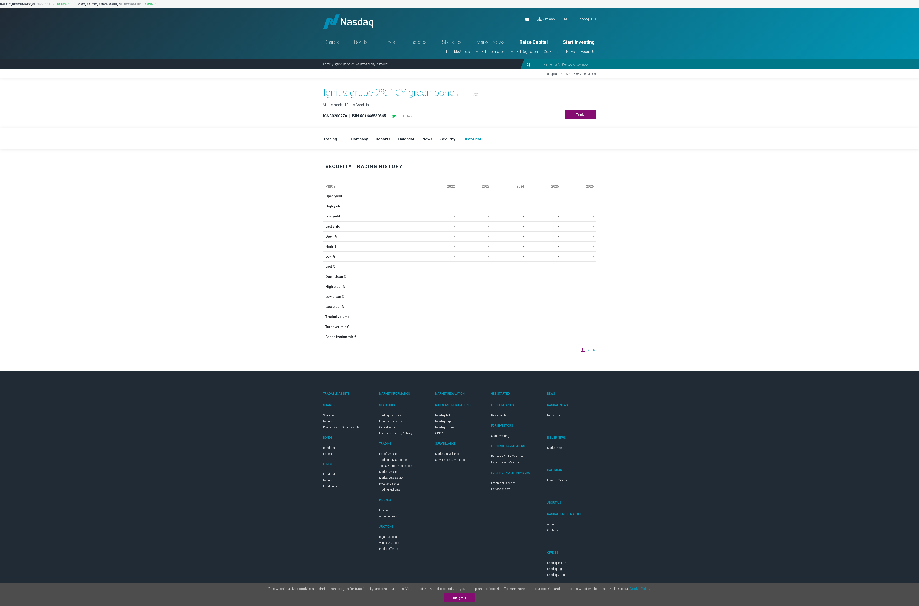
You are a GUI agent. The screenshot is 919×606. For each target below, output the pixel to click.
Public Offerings (389, 548)
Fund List (329, 474)
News (570, 52)
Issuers (327, 421)
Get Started (552, 52)
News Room (554, 415)
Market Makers (388, 471)
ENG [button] (565, 19)
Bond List (329, 448)
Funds (388, 42)
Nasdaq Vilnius (444, 427)
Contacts (552, 530)
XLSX (592, 350)
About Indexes (388, 516)
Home (327, 64)
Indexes (418, 42)
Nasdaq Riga (443, 421)
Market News (490, 42)
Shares (331, 42)
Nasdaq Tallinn (444, 415)
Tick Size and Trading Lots (395, 465)
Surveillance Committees (450, 459)
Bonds (360, 42)
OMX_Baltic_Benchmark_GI (97, 4)
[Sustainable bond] (394, 116)
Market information (490, 52)
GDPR (439, 433)
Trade (580, 114)
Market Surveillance (447, 454)
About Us (588, 52)
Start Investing (579, 42)
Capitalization (387, 427)
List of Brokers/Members (506, 462)
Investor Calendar (390, 483)
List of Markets (388, 454)
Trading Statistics (390, 415)
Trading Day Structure (393, 459)
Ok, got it (459, 598)
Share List (329, 415)
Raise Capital (534, 42)
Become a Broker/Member (507, 456)
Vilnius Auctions (389, 543)
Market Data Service (391, 477)
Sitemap (549, 19)
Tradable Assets (457, 52)
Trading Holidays (390, 489)
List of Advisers (500, 489)
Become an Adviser (503, 483)
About (551, 524)
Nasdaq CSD (586, 19)
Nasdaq (348, 21)
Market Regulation (524, 52)
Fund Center (330, 486)
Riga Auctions (388, 537)
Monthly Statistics (390, 421)
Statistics (451, 42)
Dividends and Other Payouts (341, 427)
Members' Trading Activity (395, 433)
